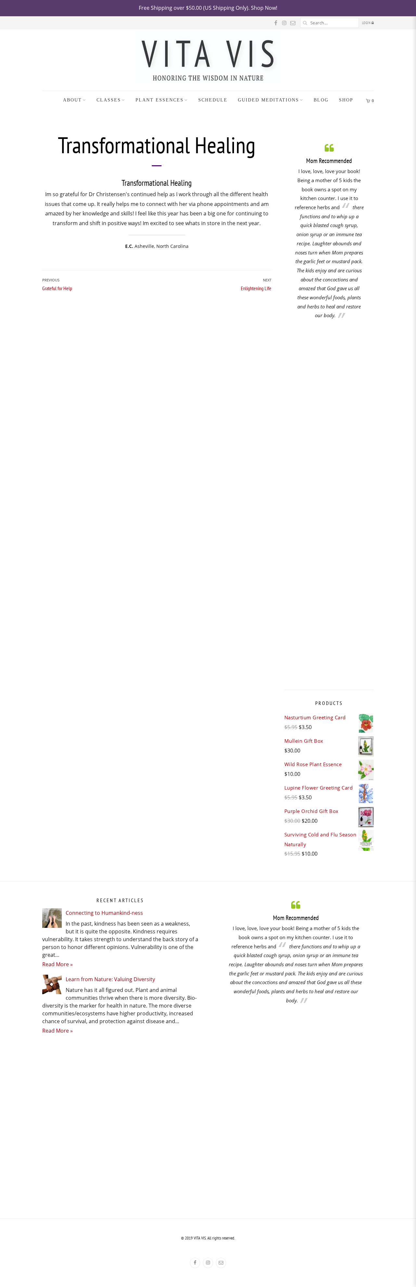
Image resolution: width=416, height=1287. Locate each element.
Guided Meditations (268, 100)
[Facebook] (195, 1263)
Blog (321, 100)
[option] (329, 231)
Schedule (213, 100)
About (72, 100)
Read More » (57, 964)
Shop (346, 100)
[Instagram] (208, 1263)
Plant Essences (160, 100)
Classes (109, 100)
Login (366, 22)
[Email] (221, 1263)
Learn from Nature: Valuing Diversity (110, 979)
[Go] (305, 23)
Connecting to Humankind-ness (104, 912)
